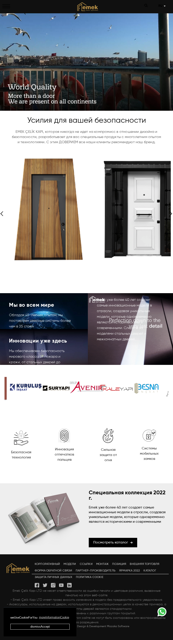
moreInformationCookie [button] (54, 617)
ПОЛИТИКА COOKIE (89, 577)
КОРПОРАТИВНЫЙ (47, 564)
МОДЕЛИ (70, 564)
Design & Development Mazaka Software (103, 626)
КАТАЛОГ (149, 570)
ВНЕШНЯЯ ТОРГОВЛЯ (144, 564)
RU (160, 5)
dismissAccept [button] (40, 626)
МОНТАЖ (102, 564)
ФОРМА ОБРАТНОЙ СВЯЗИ (53, 570)
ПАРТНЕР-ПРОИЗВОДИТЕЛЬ (96, 570)
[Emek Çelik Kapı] (86, 6)
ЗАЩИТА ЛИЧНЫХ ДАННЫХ (53, 577)
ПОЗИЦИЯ (119, 564)
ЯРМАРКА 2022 (129, 570)
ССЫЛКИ (86, 564)
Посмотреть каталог (110, 542)
